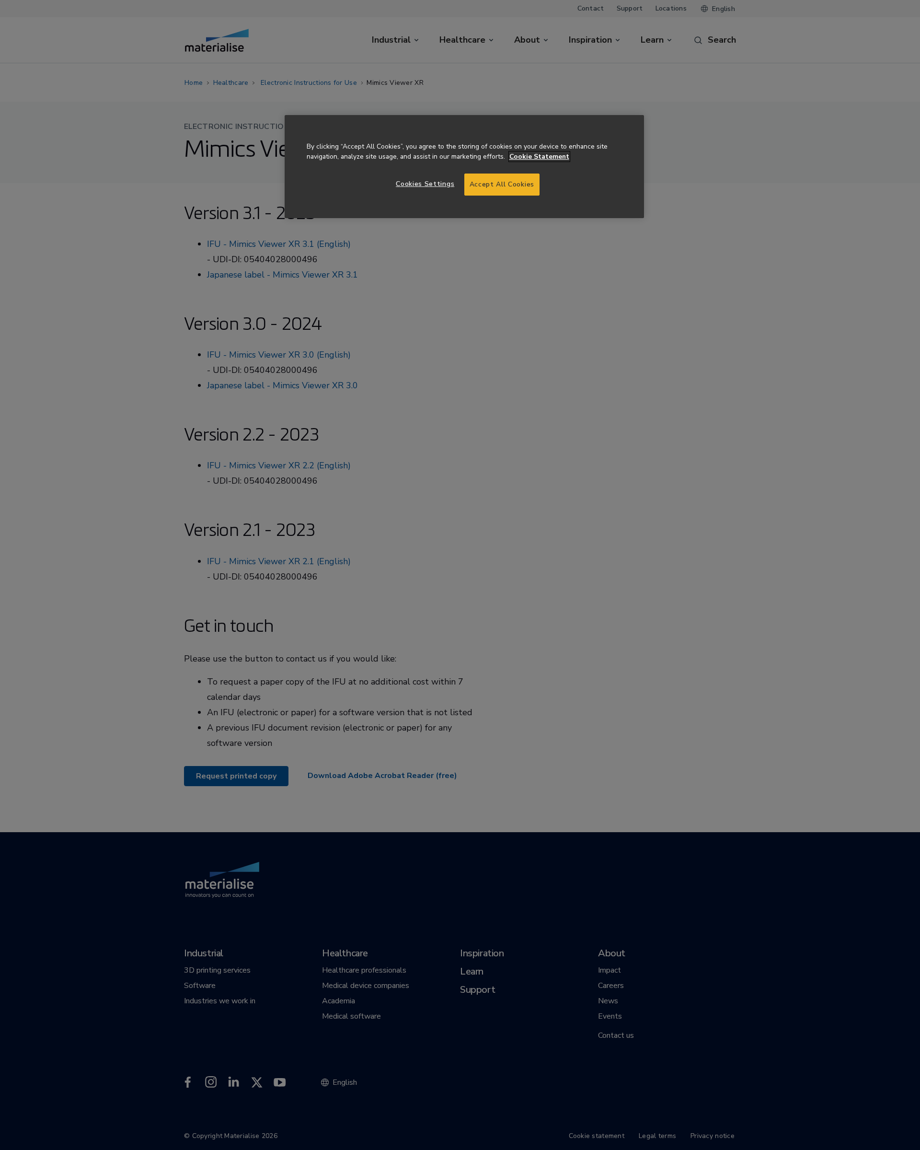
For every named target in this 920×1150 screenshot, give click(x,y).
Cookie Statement (539, 156)
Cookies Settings (425, 183)
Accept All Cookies (502, 184)
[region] (464, 166)
